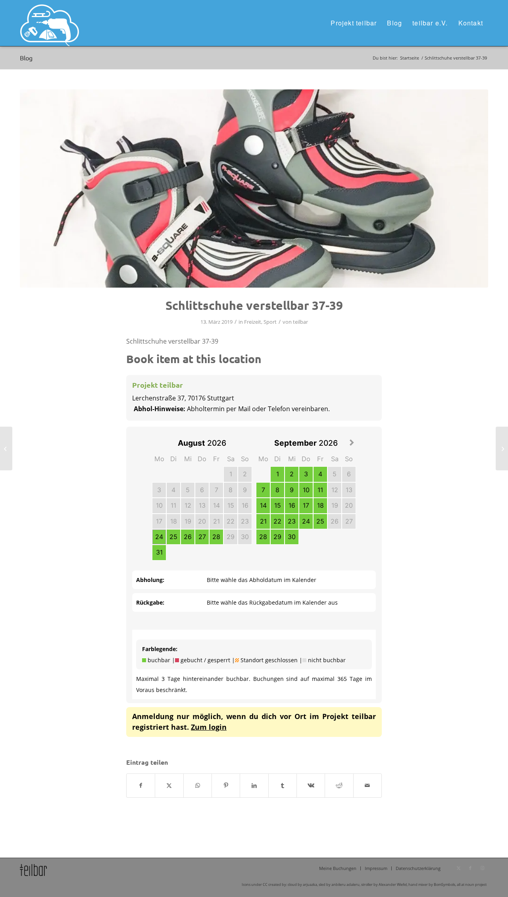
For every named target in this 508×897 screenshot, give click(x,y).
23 (245, 521)
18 (173, 521)
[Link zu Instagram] (482, 868)
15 (230, 505)
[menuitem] (353, 23)
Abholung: (150, 580)
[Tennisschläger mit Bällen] (6, 448)
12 (188, 505)
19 (188, 521)
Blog (26, 58)
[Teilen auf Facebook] (141, 785)
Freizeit (252, 321)
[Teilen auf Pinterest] (226, 785)
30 (245, 537)
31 (159, 552)
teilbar (300, 321)
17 (159, 521)
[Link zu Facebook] (470, 868)
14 (216, 505)
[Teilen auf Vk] (311, 785)
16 (245, 505)
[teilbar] (49, 23)
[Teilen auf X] (169, 785)
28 (216, 537)
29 (231, 537)
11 (173, 505)
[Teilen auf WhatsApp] (198, 785)
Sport (270, 321)
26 (188, 537)
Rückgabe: (150, 602)
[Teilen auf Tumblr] (282, 785)
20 (202, 521)
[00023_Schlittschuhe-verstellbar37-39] (254, 188)
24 (159, 537)
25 (173, 537)
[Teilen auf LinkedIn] (254, 785)
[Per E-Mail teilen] (367, 785)
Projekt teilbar (157, 384)
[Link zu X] (458, 868)
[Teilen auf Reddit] (339, 785)
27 (202, 537)
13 (202, 505)
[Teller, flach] (502, 448)
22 (231, 521)
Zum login (209, 727)
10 (159, 505)
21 (216, 521)
